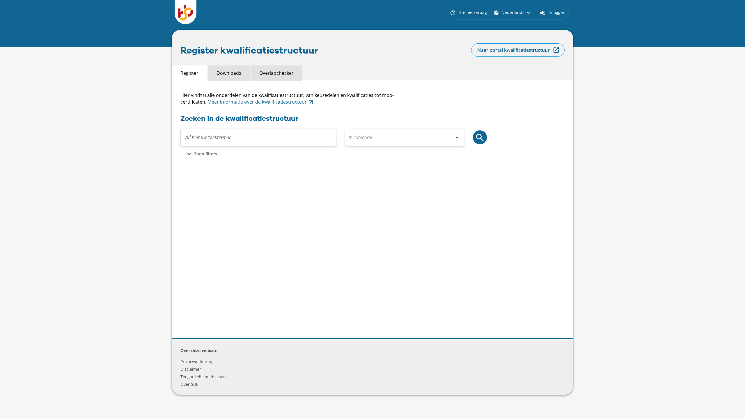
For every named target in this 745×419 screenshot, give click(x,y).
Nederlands (512, 12)
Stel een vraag (468, 12)
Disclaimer (190, 369)
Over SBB (189, 384)
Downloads (229, 73)
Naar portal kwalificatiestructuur (513, 50)
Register (189, 73)
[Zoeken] (480, 137)
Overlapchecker (276, 73)
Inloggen (557, 12)
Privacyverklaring (197, 361)
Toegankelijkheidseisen (203, 376)
